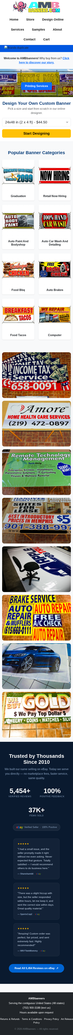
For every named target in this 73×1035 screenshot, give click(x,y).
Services (17, 29)
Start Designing (36, 133)
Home (14, 19)
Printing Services (36, 86)
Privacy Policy (51, 1019)
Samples (38, 29)
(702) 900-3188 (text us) (36, 1007)
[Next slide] (67, 83)
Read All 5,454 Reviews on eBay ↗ (36, 968)
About (57, 29)
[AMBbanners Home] (36, 7)
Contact (29, 39)
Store (30, 19)
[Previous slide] (5, 83)
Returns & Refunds (10, 1019)
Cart (46, 39)
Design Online (53, 19)
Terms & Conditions (32, 1019)
